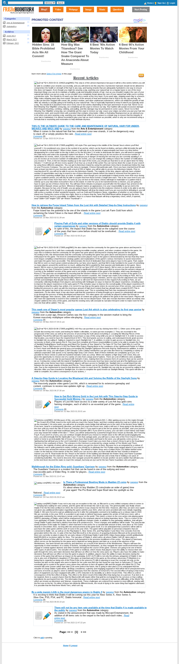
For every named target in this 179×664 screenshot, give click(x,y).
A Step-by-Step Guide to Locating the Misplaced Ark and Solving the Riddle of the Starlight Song (84, 378)
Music (102, 9)
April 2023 (11, 35)
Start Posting (140, 9)
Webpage (73, 9)
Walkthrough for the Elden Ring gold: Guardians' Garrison (63, 466)
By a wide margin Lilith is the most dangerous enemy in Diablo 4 (67, 592)
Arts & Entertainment (15, 22)
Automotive (11, 26)
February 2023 (12, 43)
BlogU (44, 9)
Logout (74, 645)
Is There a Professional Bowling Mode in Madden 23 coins (94, 482)
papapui (67, 128)
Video (58, 9)
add (42, 638)
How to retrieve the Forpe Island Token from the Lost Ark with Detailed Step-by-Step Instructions (84, 205)
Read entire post (83, 134)
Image (88, 9)
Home (150, 3)
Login (172, 3)
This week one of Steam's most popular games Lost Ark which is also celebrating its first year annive (86, 309)
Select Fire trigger (54, 74)
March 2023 (11, 39)
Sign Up (161, 3)
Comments (38, 136)
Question (117, 9)
